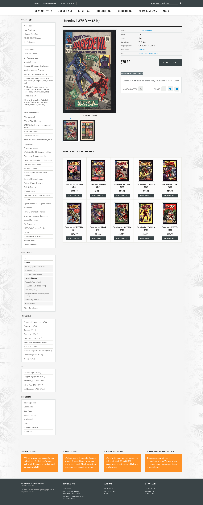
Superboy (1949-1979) (33, 354)
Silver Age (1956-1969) (33, 385)
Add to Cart (170, 62)
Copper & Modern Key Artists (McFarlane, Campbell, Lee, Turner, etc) (38, 80)
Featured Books (30, 53)
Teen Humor (29, 49)
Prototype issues (31, 148)
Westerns (28, 207)
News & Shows (148, 11)
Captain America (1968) (33, 274)
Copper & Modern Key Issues (36, 66)
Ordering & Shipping (71, 491)
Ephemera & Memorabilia (35, 156)
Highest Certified (31, 34)
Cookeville (28, 407)
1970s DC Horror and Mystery (37, 195)
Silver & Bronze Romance (34, 212)
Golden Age (65, 11)
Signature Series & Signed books (37, 203)
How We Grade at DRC (71, 494)
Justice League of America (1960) (38, 350)
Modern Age (125, 11)
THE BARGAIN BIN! (32, 164)
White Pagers (29, 191)
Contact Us (108, 489)
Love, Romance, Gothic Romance (38, 160)
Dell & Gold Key (30, 187)
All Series (28, 26)
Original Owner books (33, 179)
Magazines (28, 144)
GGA (26, 108)
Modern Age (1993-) (32, 372)
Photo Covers (29, 240)
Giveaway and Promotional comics (35, 173)
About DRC (67, 489)
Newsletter (149, 494)
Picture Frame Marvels (33, 183)
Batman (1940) (30, 330)
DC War (27, 199)
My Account (150, 489)
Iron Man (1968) (31, 290)
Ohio (26, 423)
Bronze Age (104, 11)
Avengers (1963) (31, 271)
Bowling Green (30, 403)
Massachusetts (30, 415)
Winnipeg (28, 431)
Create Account (50, 3)
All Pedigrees (29, 42)
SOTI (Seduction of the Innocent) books (37, 126)
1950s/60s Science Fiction (35, 228)
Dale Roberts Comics (26, 7)
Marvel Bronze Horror (33, 236)
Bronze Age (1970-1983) (34, 380)
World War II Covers (32, 121)
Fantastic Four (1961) (33, 282)
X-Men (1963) (30, 303)
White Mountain (31, 427)
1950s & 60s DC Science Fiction (37, 152)
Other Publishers (31, 308)
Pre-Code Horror (31, 112)
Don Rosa (28, 411)
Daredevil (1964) (31, 278)
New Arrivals (43, 11)
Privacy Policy (69, 499)
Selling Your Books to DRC (73, 496)
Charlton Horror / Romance (36, 216)
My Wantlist (150, 491)
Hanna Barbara (30, 244)
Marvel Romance (31, 220)
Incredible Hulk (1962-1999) (35, 286)
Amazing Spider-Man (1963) (35, 267)
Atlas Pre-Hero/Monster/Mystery (38, 139)
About (167, 11)
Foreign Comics (30, 168)
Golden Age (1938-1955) (34, 389)
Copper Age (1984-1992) (34, 376)
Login (37, 3)
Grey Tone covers (31, 131)
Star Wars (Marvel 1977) (34, 300)
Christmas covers (31, 135)
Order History (109, 491)
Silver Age (85, 11)
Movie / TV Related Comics (35, 74)
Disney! (27, 232)
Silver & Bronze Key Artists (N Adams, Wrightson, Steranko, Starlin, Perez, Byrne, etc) (36, 102)
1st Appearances (31, 58)
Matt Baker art (30, 96)
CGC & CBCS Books (32, 38)
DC (25, 258)
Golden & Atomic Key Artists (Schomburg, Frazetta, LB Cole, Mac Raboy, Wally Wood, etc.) (37, 89)
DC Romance (29, 224)
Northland (28, 419)
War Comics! (29, 117)
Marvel (27, 262)
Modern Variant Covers (34, 70)
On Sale (107, 494)
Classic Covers (30, 62)
